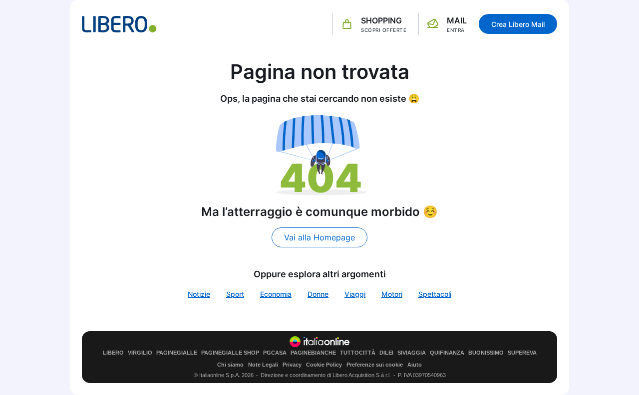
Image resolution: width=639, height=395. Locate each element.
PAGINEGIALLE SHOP (230, 353)
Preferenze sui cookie (374, 365)
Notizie (199, 294)
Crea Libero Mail (518, 24)
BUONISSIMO (486, 353)
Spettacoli (434, 294)
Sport (235, 294)
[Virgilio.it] (119, 24)
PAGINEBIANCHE (313, 353)
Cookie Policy (324, 365)
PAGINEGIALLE (176, 353)
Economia (276, 294)
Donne (318, 294)
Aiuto (414, 365)
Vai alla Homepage (319, 237)
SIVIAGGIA (411, 353)
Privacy (292, 365)
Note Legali (263, 365)
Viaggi (354, 294)
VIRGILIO (140, 353)
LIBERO (113, 353)
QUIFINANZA (447, 353)
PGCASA (275, 353)
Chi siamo (230, 365)
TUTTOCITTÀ (357, 353)
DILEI (386, 353)
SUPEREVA (522, 353)
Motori (391, 294)
